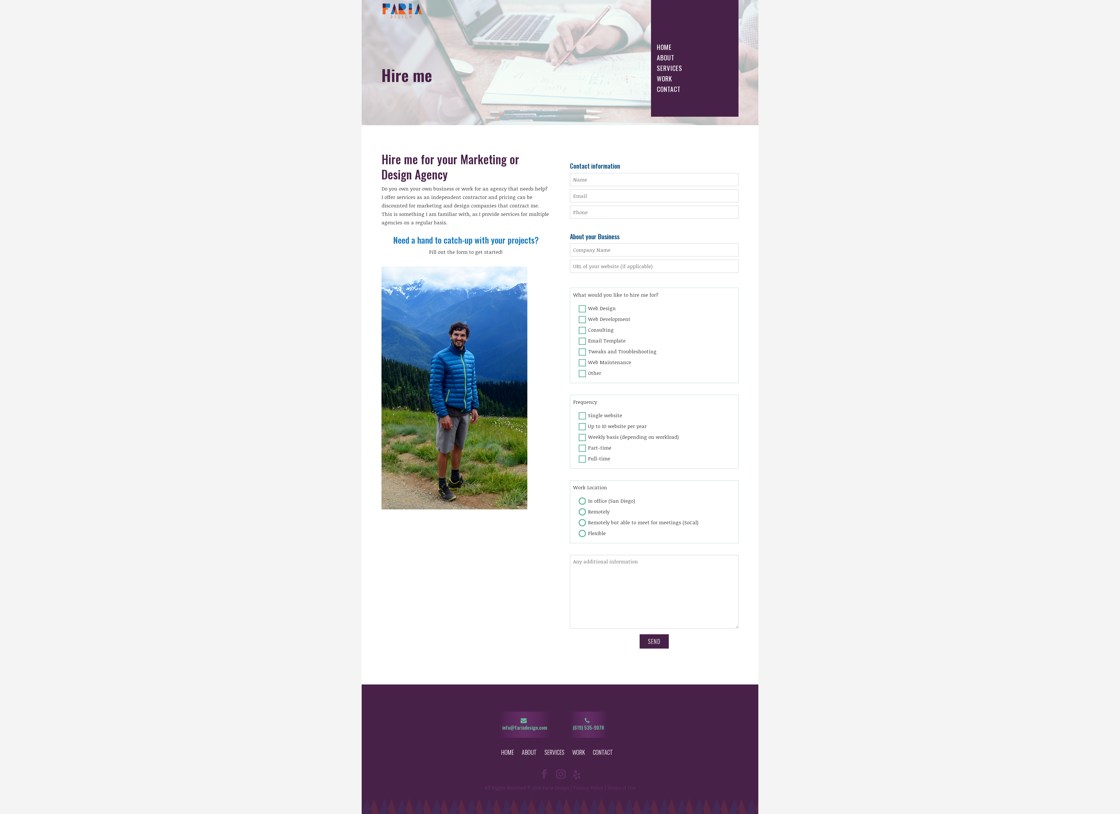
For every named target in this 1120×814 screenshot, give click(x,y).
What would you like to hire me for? (615, 294)
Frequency (585, 402)
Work (664, 79)
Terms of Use (621, 788)
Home (664, 48)
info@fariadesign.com (524, 727)
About (665, 58)
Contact (668, 90)
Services (669, 69)
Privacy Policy (588, 788)
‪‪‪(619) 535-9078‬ (588, 727)
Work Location (590, 487)
